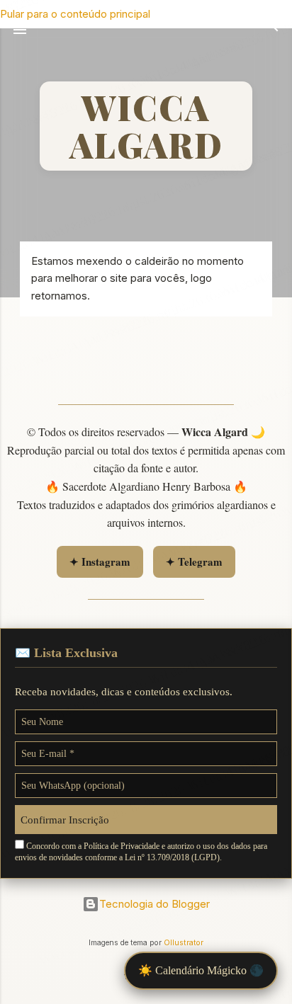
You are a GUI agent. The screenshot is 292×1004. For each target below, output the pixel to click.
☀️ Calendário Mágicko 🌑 (201, 970)
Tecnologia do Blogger (154, 904)
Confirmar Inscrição (65, 820)
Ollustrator (183, 942)
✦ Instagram (99, 561)
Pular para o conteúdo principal (75, 14)
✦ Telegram (194, 561)
